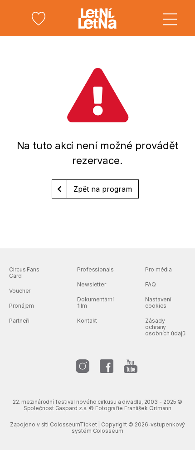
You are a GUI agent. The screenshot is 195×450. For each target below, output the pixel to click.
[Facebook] (106, 366)
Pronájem (21, 305)
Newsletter (91, 284)
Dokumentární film (95, 302)
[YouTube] (130, 366)
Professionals (95, 269)
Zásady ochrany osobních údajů (165, 327)
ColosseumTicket (73, 424)
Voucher (19, 290)
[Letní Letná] (97, 18)
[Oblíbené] (38, 18)
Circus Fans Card (24, 272)
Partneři (19, 320)
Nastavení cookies (158, 302)
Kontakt (87, 320)
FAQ (150, 284)
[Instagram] (82, 366)
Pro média (158, 269)
